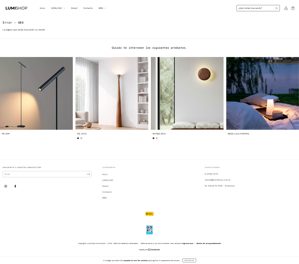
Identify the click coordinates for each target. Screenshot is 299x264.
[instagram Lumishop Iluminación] (6, 186)
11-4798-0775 (211, 174)
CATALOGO (57, 8)
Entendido (189, 260)
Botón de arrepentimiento (209, 243)
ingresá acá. (187, 243)
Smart (74, 8)
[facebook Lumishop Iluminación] (15, 186)
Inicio (42, 8)
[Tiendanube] (149, 250)
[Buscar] (276, 8)
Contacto (88, 8)
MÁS (101, 8)
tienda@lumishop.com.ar (217, 180)
